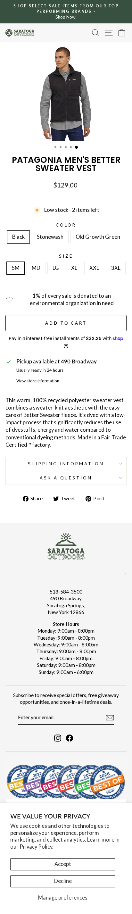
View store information (37, 380)
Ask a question (66, 477)
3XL (115, 268)
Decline (63, 881)
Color (66, 225)
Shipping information (66, 463)
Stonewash (50, 237)
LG (56, 268)
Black (18, 237)
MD (36, 268)
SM (16, 268)
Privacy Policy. (37, 846)
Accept (62, 864)
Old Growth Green (98, 237)
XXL (94, 268)
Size (66, 256)
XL (74, 268)
